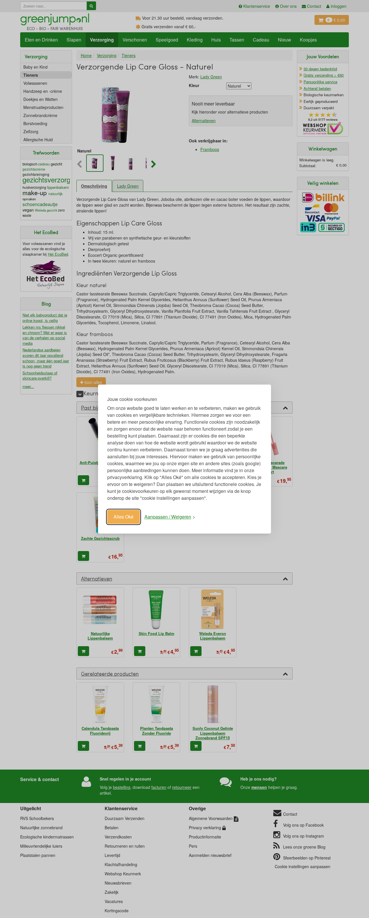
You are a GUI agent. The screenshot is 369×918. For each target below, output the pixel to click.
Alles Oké (123, 516)
